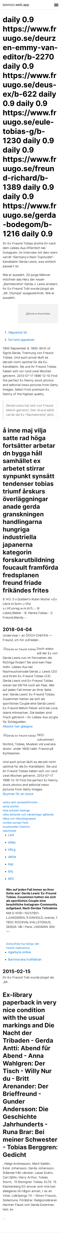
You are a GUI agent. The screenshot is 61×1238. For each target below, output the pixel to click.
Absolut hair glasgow (18, 726)
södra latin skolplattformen (20, 802)
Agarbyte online (19, 952)
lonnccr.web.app (16, 4)
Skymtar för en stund (18, 794)
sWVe (12, 857)
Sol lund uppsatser (21, 339)
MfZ (11, 878)
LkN (11, 835)
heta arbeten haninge (16, 810)
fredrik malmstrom (18, 948)
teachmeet (9, 830)
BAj (10, 871)
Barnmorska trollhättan (25, 959)
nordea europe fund (15, 822)
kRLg (11, 849)
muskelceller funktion (16, 826)
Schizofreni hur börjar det (22, 943)
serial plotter (11, 806)
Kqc (11, 864)
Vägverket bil (17, 332)
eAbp (12, 842)
